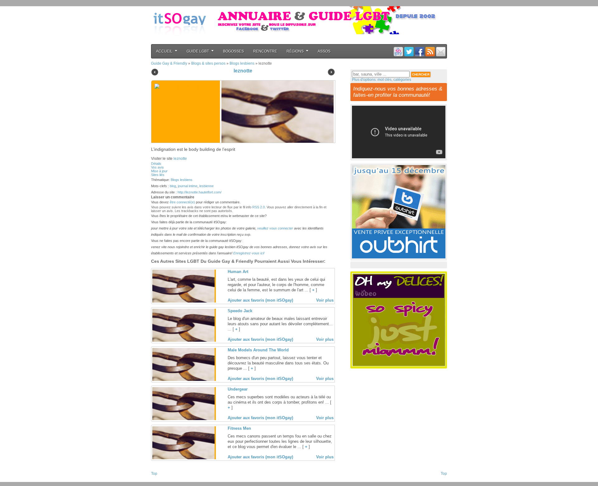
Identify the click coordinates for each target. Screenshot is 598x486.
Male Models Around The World (258, 350)
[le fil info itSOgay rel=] (430, 51)
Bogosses (233, 51)
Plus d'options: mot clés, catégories (381, 79)
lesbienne (206, 186)
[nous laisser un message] (440, 51)
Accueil (164, 51)
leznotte (243, 70)
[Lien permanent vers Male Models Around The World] (183, 380)
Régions (295, 51)
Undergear (238, 389)
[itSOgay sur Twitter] (409, 51)
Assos (324, 51)
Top (154, 473)
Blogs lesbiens (242, 63)
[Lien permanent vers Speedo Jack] (183, 340)
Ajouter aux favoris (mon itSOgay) (260, 300)
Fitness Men (239, 428)
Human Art (238, 271)
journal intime (187, 186)
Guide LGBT (198, 51)
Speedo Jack (240, 310)
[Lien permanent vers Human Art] (183, 301)
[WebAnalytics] (163, 480)
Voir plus (325, 300)
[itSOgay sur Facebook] (419, 51)
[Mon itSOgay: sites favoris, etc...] (398, 51)
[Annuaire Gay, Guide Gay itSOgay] (180, 41)
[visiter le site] (275, 112)
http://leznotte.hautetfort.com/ (199, 192)
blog (173, 186)
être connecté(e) (182, 202)
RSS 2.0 (258, 207)
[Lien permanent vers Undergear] (183, 419)
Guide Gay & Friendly (169, 63)
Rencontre (265, 51)
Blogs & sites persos (208, 63)
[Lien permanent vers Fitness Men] (183, 458)
